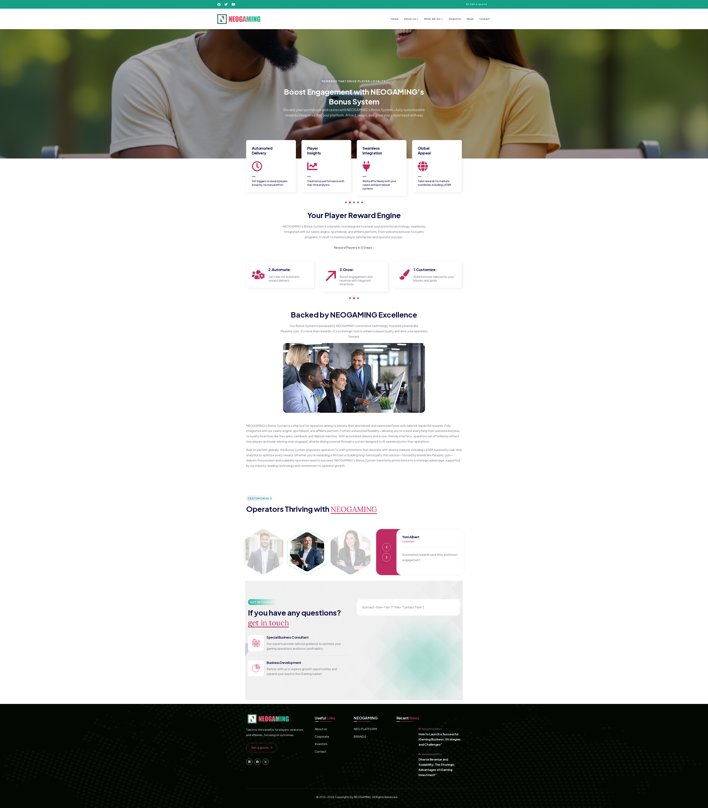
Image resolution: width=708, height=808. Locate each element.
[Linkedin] (249, 762)
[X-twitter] (265, 762)
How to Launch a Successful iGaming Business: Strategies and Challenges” (440, 739)
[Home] (239, 19)
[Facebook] (257, 762)
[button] (346, 202)
